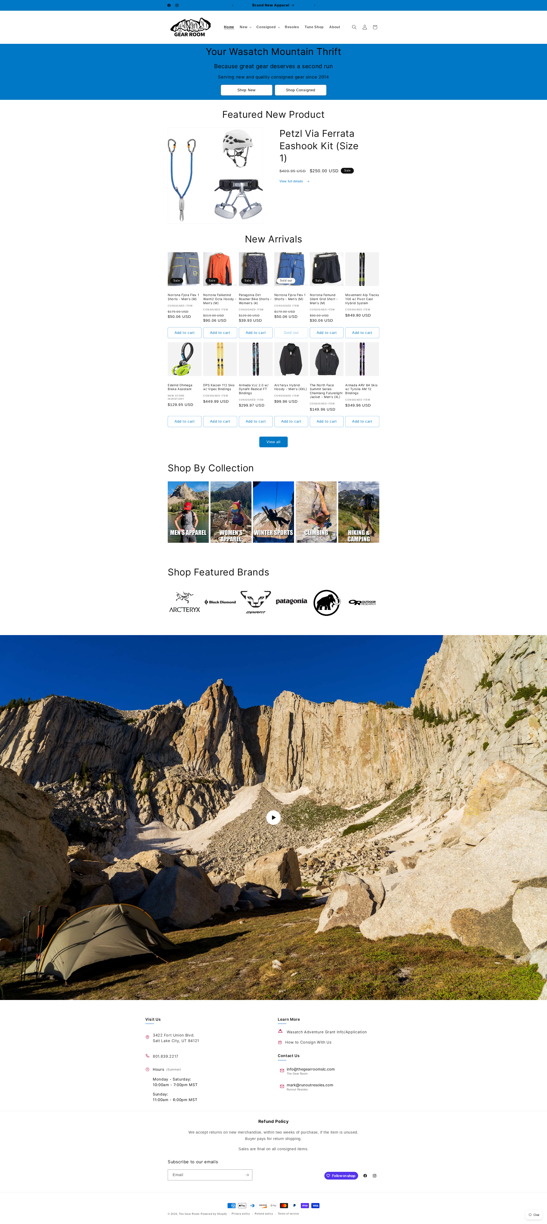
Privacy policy (241, 1213)
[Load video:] (273, 817)
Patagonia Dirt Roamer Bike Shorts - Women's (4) (255, 299)
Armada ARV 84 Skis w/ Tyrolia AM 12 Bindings (361, 389)
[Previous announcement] (232, 5)
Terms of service (288, 1213)
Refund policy (264, 1213)
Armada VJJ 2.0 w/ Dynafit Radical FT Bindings (254, 389)
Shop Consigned (300, 90)
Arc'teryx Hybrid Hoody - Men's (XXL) (290, 387)
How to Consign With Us (308, 1042)
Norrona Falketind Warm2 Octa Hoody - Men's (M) (220, 299)
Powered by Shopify (214, 1213)
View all (273, 442)
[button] (245, 27)
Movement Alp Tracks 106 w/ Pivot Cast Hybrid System (362, 299)
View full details (291, 181)
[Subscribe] (247, 1175)
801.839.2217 (165, 1056)
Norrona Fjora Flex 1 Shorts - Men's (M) (183, 297)
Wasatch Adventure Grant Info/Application (327, 1032)
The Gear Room (189, 1213)
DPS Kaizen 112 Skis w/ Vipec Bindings (219, 387)
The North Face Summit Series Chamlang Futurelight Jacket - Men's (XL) (326, 391)
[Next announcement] (314, 5)
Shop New (246, 90)
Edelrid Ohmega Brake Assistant (180, 387)
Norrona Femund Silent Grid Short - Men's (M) (324, 299)
